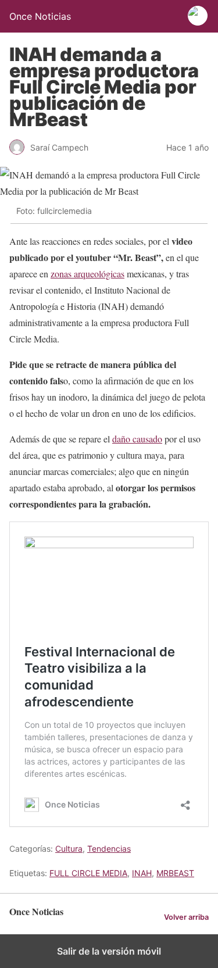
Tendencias (109, 848)
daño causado (137, 439)
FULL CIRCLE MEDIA (88, 873)
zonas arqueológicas (87, 273)
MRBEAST (175, 873)
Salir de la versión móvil (109, 951)
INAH (142, 873)
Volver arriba (186, 917)
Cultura (69, 848)
